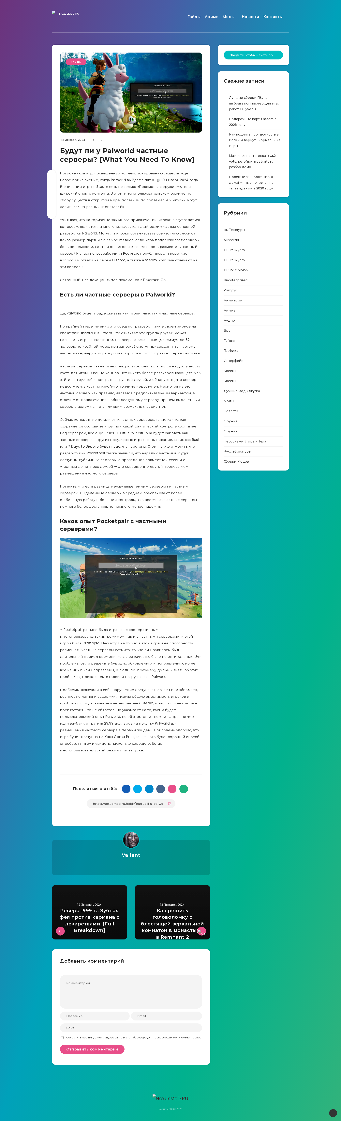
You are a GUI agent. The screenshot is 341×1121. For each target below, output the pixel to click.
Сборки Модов (236, 461)
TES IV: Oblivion (236, 270)
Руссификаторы (237, 451)
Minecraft (232, 240)
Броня (229, 330)
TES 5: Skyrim (234, 250)
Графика (231, 350)
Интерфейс (233, 361)
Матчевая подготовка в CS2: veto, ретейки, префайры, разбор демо (252, 161)
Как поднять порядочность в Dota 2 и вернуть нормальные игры (254, 140)
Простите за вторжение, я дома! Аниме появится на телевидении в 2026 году (251, 183)
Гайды (194, 17)
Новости (250, 17)
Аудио (229, 320)
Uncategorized (235, 280)
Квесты (230, 371)
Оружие (231, 421)
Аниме (212, 17)
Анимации (233, 300)
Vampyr (230, 290)
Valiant (131, 855)
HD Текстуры (234, 230)
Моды (229, 17)
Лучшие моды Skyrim (242, 391)
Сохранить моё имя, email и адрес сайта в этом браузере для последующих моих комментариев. (134, 1037)
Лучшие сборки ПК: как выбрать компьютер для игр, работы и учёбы (254, 103)
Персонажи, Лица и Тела (245, 441)
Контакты (273, 17)
